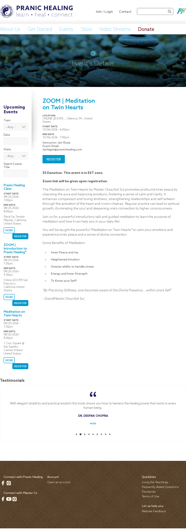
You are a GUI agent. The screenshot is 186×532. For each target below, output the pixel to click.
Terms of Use (150, 496)
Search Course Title (13, 165)
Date (7, 135)
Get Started (40, 29)
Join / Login (104, 12)
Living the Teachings (155, 482)
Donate (146, 29)
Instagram (9, 483)
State (7, 149)
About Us (10, 29)
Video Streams (115, 29)
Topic (7, 120)
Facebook (3, 483)
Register (20, 236)
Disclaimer (149, 492)
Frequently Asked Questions (160, 487)
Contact (125, 12)
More (9, 230)
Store (86, 29)
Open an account (58, 482)
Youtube (9, 499)
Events (66, 29)
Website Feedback (154, 511)
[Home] (36, 12)
